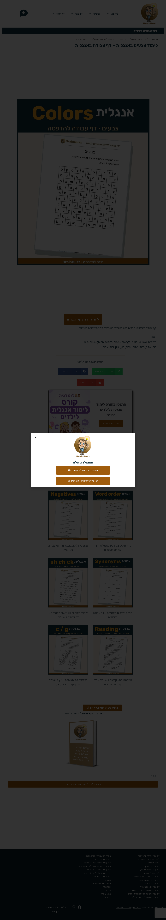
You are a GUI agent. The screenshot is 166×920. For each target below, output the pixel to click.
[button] (35, 437)
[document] (83, 460)
